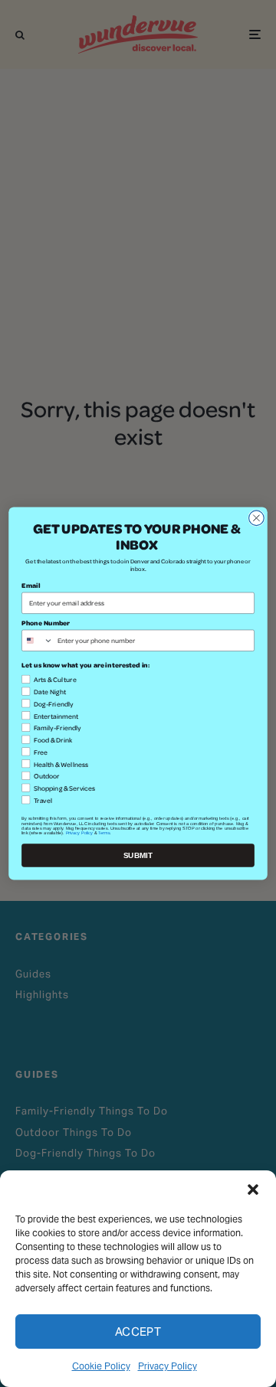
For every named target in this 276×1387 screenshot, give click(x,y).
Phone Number (45, 623)
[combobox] (38, 640)
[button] (253, 1189)
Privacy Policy (167, 1366)
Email (30, 585)
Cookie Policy (101, 1366)
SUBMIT (138, 855)
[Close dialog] (256, 518)
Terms (104, 833)
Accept (138, 1331)
